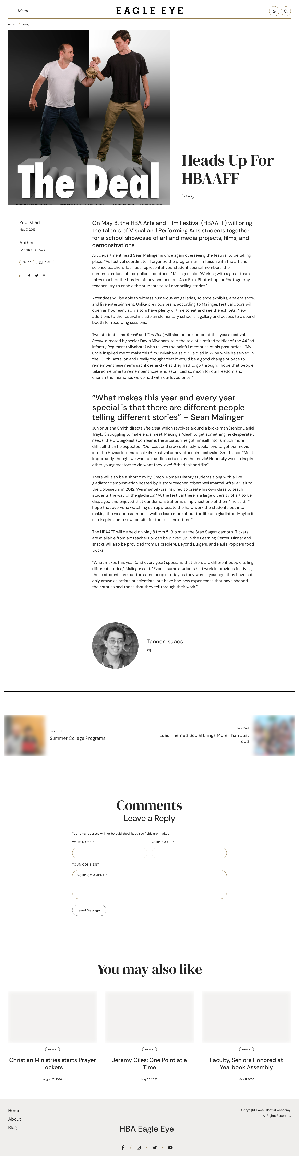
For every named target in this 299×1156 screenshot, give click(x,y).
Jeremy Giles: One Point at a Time (149, 1063)
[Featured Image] (52, 1017)
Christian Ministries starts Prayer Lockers (52, 1063)
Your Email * (163, 842)
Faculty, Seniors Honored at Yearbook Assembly (246, 1063)
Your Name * (83, 842)
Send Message (89, 910)
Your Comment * (87, 864)
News (26, 24)
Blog (12, 1127)
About (14, 1119)
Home (11, 24)
